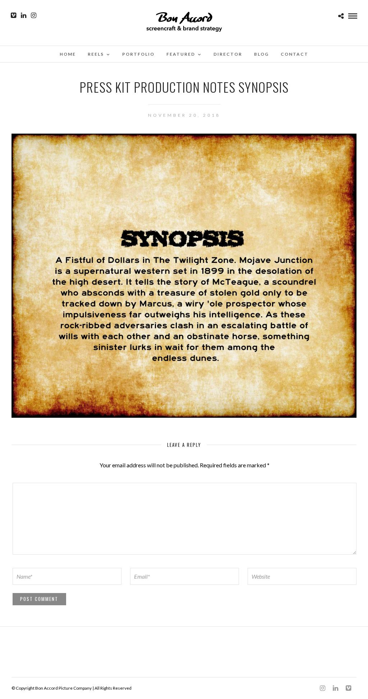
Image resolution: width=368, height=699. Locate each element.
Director (227, 54)
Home (68, 54)
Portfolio (138, 54)
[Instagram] (33, 15)
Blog (261, 54)
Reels (96, 54)
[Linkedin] (23, 15)
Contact (294, 54)
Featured (180, 54)
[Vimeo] (13, 15)
